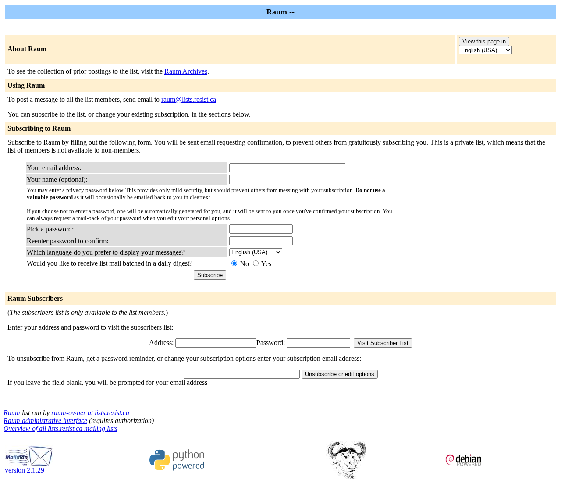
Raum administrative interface (45, 420)
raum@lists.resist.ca (188, 99)
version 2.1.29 (24, 470)
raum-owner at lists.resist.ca (90, 412)
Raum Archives (185, 71)
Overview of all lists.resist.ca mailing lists (60, 428)
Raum (12, 412)
